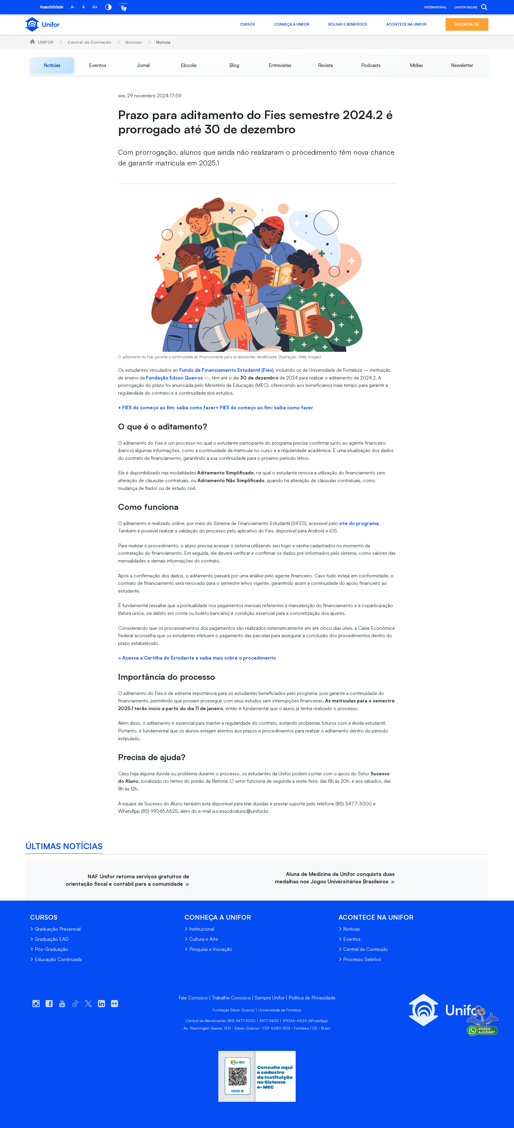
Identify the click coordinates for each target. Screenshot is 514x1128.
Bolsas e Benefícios (347, 24)
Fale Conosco (193, 998)
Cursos (247, 24)
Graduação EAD (52, 939)
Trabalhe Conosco (231, 998)
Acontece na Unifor (406, 24)
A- (73, 6)
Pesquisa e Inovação (210, 949)
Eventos (352, 939)
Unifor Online (465, 7)
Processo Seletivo (362, 959)
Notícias (134, 42)
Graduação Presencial (58, 929)
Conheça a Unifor (291, 24)
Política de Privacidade (312, 998)
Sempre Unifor (270, 998)
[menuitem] (51, 65)
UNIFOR (45, 42)
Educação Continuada (58, 959)
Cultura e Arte (203, 939)
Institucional (201, 929)
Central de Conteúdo (89, 42)
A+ (95, 6)
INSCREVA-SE (467, 24)
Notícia (163, 42)
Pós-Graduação (51, 949)
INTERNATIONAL (435, 7)
